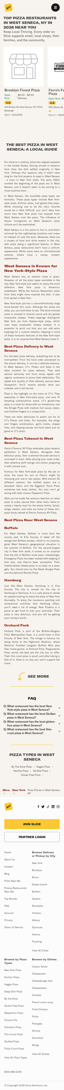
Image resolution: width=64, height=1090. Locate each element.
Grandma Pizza (12, 1027)
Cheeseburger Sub (42, 980)
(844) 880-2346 (13, 1071)
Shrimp (36, 1030)
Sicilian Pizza (11, 977)
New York (18, 790)
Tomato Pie (10, 1020)
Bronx (35, 877)
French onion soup (42, 1002)
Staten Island (39, 884)
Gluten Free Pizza (14, 1005)
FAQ (6, 905)
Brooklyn (37, 870)
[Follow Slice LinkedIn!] (53, 807)
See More (38, 676)
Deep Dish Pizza (13, 991)
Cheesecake (39, 973)
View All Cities (40, 950)
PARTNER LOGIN (32, 837)
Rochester (37, 905)
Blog (6, 873)
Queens (36, 898)
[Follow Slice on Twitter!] (43, 807)
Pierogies (37, 1023)
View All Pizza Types (15, 1057)
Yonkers (36, 913)
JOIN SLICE (32, 824)
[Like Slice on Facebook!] (38, 807)
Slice (6, 790)
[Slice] (8, 7)
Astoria (36, 934)
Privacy (8, 920)
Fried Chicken (40, 1009)
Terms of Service (13, 927)
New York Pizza (12, 970)
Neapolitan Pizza (13, 1013)
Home (7, 852)
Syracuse (37, 927)
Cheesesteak (39, 988)
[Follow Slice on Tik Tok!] (48, 807)
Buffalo (36, 891)
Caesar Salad (39, 966)
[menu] (55, 7)
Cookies (36, 995)
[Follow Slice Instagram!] (58, 807)
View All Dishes (40, 1054)
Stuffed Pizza (11, 1041)
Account (9, 913)
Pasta (35, 1016)
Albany (36, 920)
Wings (35, 1045)
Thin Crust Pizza (13, 1034)
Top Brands (10, 898)
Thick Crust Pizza (14, 1048)
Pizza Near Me (12, 880)
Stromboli (37, 1038)
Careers (8, 866)
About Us (9, 859)
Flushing (37, 941)
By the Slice (11, 998)
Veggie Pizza (11, 984)
